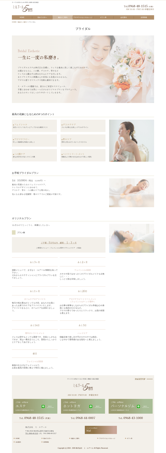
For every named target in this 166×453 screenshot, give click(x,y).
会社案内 (123, 17)
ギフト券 (103, 17)
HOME (22, 17)
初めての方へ (42, 17)
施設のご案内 (62, 17)
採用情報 (144, 17)
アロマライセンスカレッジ (82, 17)
